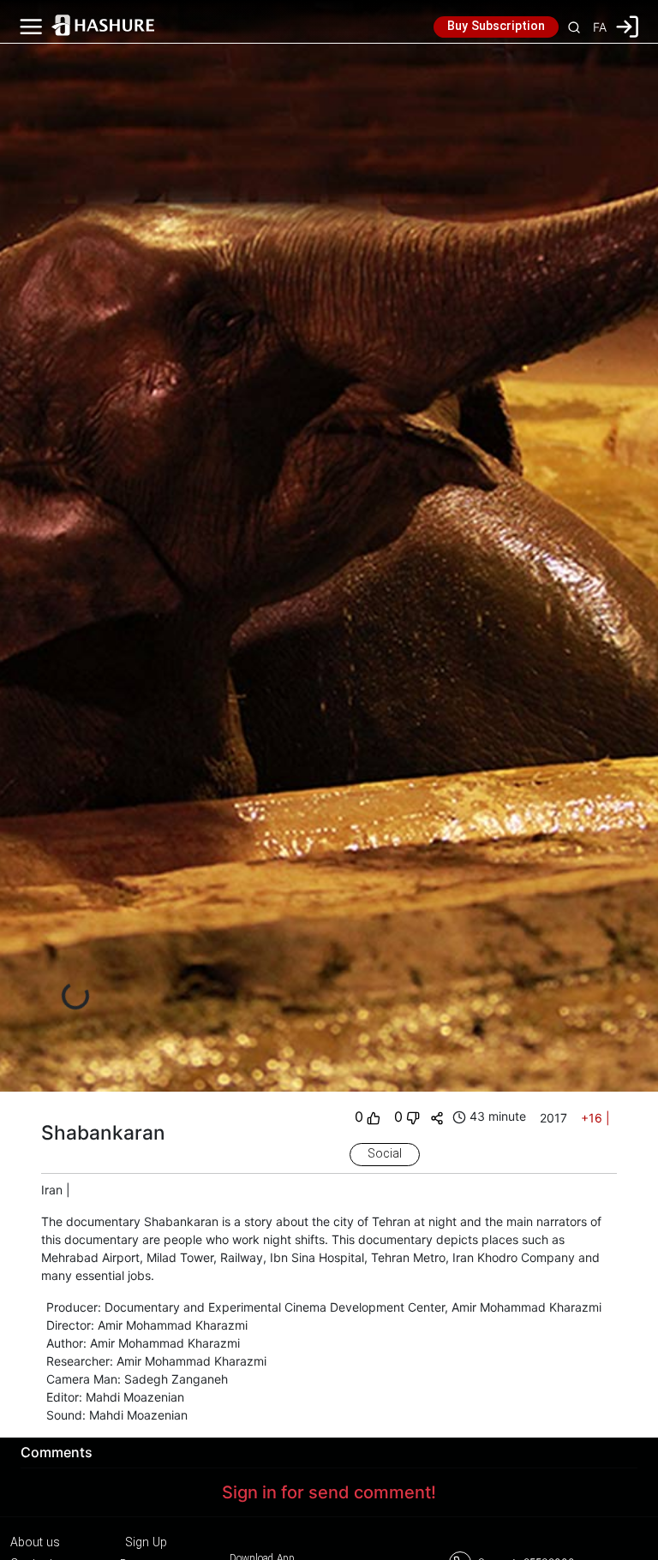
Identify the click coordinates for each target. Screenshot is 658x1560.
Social (385, 1154)
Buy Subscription (496, 26)
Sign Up (146, 1542)
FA (600, 27)
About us (35, 1542)
